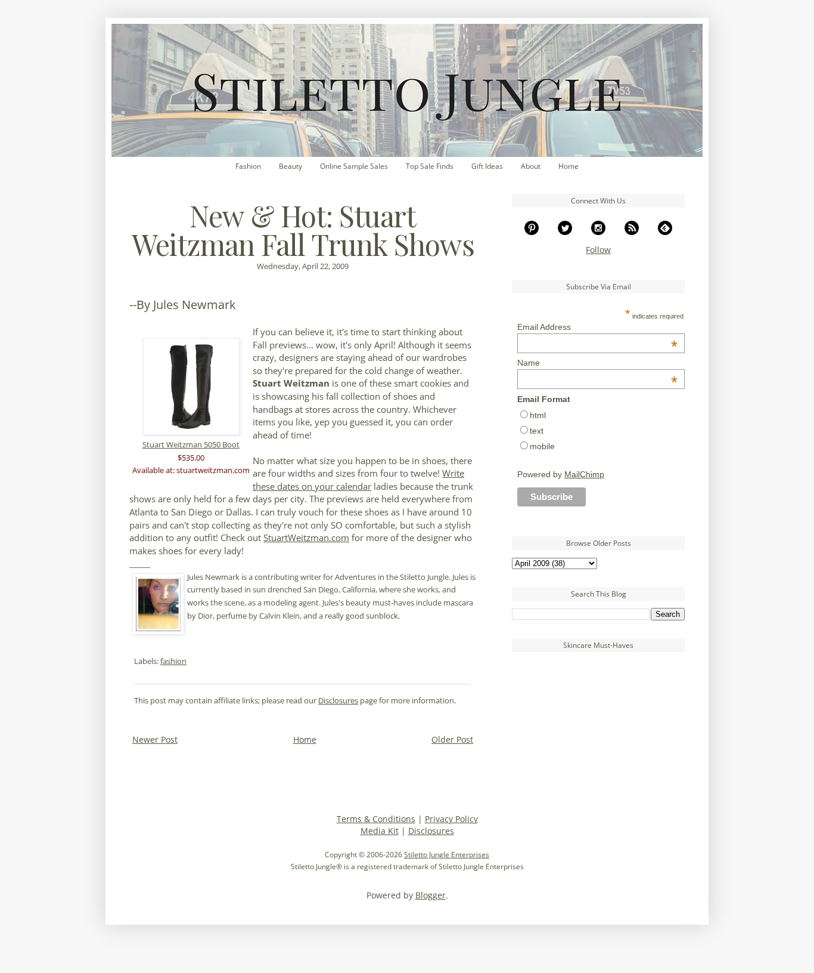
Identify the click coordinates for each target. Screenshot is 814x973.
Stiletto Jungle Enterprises (446, 854)
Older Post (452, 739)
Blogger (430, 895)
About (530, 166)
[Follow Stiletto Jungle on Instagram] (598, 231)
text (536, 430)
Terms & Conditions (376, 818)
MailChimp (584, 474)
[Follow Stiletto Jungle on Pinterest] (531, 231)
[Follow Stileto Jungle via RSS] (632, 231)
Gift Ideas (487, 166)
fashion (173, 661)
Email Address (597, 327)
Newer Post (155, 739)
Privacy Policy (451, 818)
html (538, 415)
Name (597, 362)
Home (568, 166)
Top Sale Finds (429, 166)
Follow (598, 249)
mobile (542, 446)
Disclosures (338, 701)
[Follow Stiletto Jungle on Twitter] (565, 231)
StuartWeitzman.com (306, 538)
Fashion (248, 166)
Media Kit (380, 830)
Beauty (290, 166)
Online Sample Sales (354, 166)
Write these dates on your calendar (358, 480)
